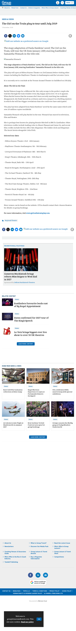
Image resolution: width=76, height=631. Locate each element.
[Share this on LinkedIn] (14, 36)
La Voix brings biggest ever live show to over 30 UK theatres (30, 333)
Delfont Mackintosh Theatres (24, 282)
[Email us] (45, 575)
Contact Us (23, 8)
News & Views (8, 19)
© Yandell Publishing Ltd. (53, 593)
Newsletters (9, 546)
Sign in (43, 32)
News (17, 299)
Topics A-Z (26, 591)
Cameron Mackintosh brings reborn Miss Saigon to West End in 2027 (20, 276)
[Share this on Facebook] (6, 36)
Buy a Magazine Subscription (36, 558)
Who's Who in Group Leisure (50, 8)
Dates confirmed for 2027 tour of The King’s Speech (31, 319)
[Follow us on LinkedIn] (38, 575)
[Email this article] (23, 36)
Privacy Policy (54, 591)
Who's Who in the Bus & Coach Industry (15, 558)
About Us (7, 8)
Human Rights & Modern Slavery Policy (27, 593)
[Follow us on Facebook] (30, 575)
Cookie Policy (66, 591)
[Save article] (70, 36)
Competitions (59, 557)
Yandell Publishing (11, 562)
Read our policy (27, 622)
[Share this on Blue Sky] (18, 36)
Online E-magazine (34, 8)
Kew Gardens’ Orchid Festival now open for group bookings (36, 425)
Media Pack (14, 8)
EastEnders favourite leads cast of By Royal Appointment (31, 305)
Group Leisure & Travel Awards (39, 552)
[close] (71, 32)
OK (39, 619)
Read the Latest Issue (62, 543)
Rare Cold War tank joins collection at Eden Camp (12, 391)
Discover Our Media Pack (39, 546)
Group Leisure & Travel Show (62, 552)
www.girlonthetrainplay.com (38, 213)
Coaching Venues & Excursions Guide (15, 552)
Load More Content (25, 344)
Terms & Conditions (39, 591)
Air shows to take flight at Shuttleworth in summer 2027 (13, 425)
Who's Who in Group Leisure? (61, 547)
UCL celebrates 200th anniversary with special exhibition (62, 392)
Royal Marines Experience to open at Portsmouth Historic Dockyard (36, 393)
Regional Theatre (11, 220)
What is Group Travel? (39, 543)
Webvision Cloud (42, 601)
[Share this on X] (10, 36)
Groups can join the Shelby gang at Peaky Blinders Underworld (62, 425)
